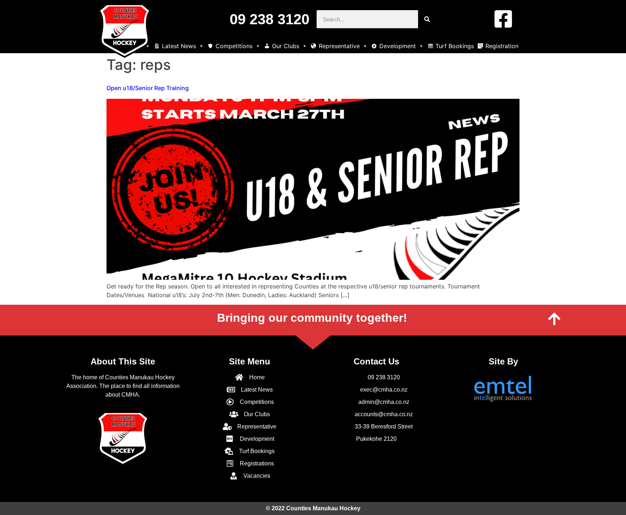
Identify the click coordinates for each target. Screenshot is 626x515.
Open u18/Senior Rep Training (148, 88)
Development (397, 46)
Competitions (234, 46)
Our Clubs (285, 46)
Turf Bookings (454, 46)
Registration (501, 46)
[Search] (427, 19)
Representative (339, 46)
